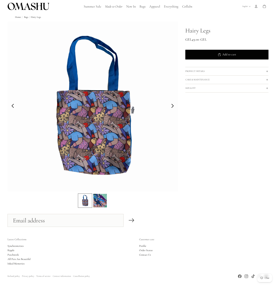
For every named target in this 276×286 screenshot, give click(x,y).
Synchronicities (16, 246)
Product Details (195, 71)
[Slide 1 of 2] (85, 200)
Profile (142, 246)
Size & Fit (190, 88)
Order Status (146, 250)
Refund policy (14, 276)
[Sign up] (131, 220)
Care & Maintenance (197, 79)
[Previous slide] (12, 106)
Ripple (11, 250)
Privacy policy (28, 276)
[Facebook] (240, 276)
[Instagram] (246, 276)
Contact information (62, 276)
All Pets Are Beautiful (19, 259)
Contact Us (145, 254)
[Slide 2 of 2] (100, 200)
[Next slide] (173, 106)
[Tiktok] (253, 276)
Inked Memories (16, 263)
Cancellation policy (81, 276)
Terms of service (43, 276)
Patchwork (13, 254)
